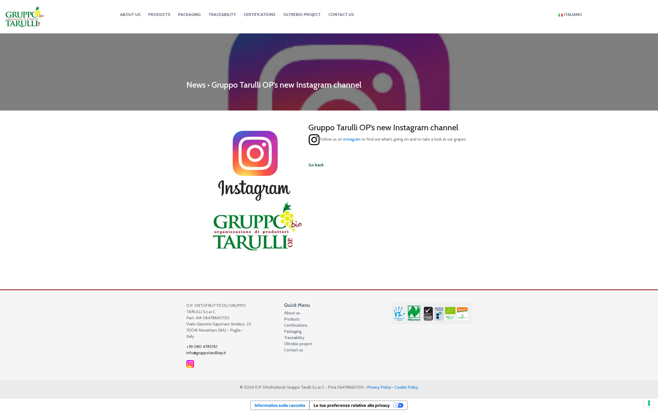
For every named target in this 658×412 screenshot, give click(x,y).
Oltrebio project (302, 14)
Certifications (260, 14)
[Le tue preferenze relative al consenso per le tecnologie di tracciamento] (649, 403)
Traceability (222, 14)
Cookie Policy (406, 387)
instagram (352, 139)
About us (130, 14)
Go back (316, 164)
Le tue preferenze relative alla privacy (352, 405)
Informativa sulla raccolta (280, 405)
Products (159, 14)
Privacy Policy (379, 387)
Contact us (341, 14)
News (196, 85)
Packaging (189, 14)
